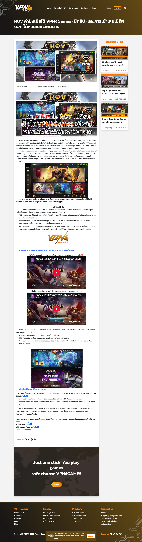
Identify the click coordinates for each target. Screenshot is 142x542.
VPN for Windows (79, 512)
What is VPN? (60, 8)
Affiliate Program (50, 521)
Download (73, 8)
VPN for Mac (77, 521)
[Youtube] (31, 439)
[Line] (34, 439)
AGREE (90, 536)
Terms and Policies (109, 521)
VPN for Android (79, 515)
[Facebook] (25, 439)
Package (84, 8)
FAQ (16, 521)
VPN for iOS (77, 518)
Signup (56, 484)
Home (48, 8)
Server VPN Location (51, 515)
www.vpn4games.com (31, 422)
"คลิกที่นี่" (79, 291)
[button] (126, 8)
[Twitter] (28, 439)
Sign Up (117, 8)
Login (109, 8)
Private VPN (48, 518)
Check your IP (49, 512)
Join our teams (107, 524)
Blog (94, 8)
